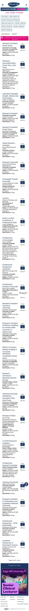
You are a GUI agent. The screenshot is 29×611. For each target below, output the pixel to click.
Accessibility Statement (22, 604)
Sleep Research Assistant (8, 144)
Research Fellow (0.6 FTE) (8, 417)
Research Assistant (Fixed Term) (9, 44)
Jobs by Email (4, 604)
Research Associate (10, 162)
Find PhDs (3, 599)
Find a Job (3, 597)
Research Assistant (9, 113)
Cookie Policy (20, 601)
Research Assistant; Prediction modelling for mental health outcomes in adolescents (10, 327)
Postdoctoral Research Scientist (9, 464)
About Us (12, 597)
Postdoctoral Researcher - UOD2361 (7, 267)
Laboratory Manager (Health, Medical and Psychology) (10, 96)
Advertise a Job (4, 606)
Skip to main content (6, 1)
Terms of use (20, 597)
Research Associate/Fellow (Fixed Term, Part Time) (9, 64)
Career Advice (4, 601)
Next (18, 560)
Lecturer (5, 198)
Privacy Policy (20, 599)
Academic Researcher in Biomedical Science (10, 543)
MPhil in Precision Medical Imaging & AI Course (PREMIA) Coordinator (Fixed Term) (9, 352)
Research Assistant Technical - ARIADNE (9, 305)
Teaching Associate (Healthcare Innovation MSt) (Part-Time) (9, 397)
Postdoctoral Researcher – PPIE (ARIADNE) (9, 523)
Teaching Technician (10, 482)
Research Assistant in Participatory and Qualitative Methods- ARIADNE (10, 502)
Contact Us (12, 599)
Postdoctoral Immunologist (7, 239)
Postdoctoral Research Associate (10, 285)
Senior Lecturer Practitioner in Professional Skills (9, 220)
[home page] (14, 6)
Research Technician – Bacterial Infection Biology (9, 376)
